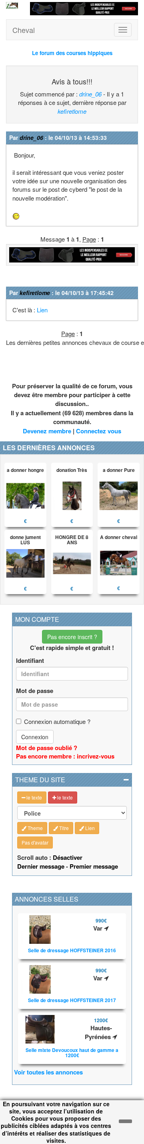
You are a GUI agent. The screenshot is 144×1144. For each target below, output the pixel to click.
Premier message (94, 866)
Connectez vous (98, 430)
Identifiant (30, 660)
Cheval (23, 30)
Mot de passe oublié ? (46, 747)
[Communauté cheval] (12, 5)
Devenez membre (47, 430)
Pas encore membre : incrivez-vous (65, 756)
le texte (33, 797)
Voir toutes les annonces (48, 1072)
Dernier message (40, 866)
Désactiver (67, 857)
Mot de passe (34, 691)
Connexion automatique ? (57, 721)
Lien (42, 309)
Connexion (34, 737)
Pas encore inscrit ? (72, 637)
